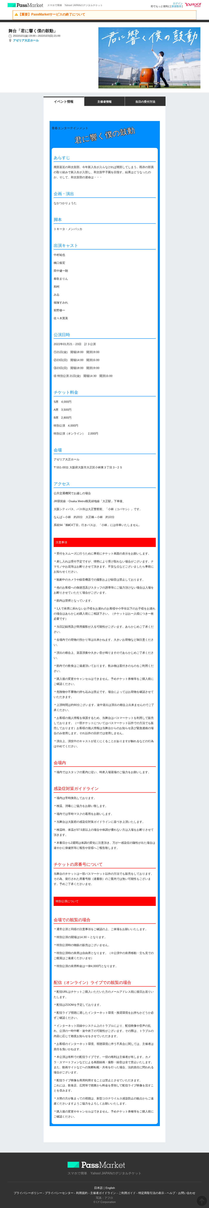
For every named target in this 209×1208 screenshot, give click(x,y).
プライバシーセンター (59, 1193)
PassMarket (25, 5)
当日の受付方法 (145, 101)
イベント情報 (63, 101)
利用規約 (82, 1193)
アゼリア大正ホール (26, 40)
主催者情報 (104, 101)
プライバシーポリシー (28, 1193)
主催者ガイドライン (103, 1193)
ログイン (178, 3)
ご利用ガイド (127, 1193)
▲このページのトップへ (202, 1201)
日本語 (98, 1187)
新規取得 (176, 6)
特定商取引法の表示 (151, 1193)
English (110, 1187)
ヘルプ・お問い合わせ (181, 1193)
